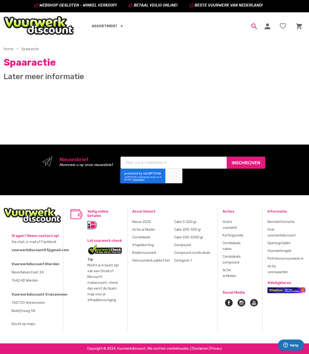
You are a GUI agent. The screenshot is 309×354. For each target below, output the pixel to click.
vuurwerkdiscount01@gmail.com (40, 250)
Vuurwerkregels (279, 251)
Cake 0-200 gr (185, 222)
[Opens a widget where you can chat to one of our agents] (291, 346)
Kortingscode (233, 235)
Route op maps (23, 324)
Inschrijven (246, 163)
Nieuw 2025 (141, 222)
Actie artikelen (143, 230)
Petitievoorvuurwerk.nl (285, 259)
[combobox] (253, 26)
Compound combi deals (192, 253)
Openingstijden (279, 243)
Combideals (141, 237)
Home (9, 49)
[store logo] (39, 25)
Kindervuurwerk (144, 253)
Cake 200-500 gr (187, 230)
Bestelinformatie (281, 222)
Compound (182, 245)
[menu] (146, 26)
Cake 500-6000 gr (188, 237)
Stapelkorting (143, 245)
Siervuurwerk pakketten (151, 260)
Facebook (48, 242)
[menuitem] (106, 26)
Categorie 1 (183, 260)
